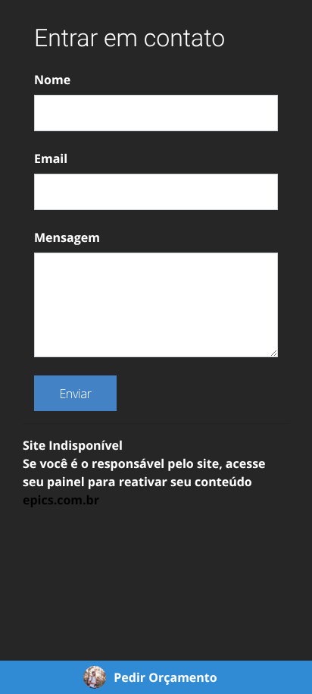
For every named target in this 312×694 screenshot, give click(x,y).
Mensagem (67, 237)
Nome (52, 79)
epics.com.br (61, 499)
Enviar (75, 393)
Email (50, 158)
